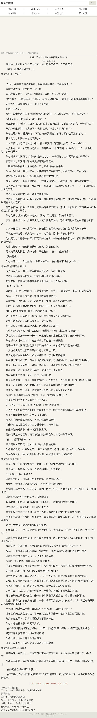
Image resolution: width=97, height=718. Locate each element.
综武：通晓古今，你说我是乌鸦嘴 (26, 690)
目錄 (65, 683)
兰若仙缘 (14, 687)
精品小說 (12, 9)
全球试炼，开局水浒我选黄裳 (15, 707)
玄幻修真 (59, 9)
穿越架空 (35, 13)
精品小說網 (7, 3)
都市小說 (35, 9)
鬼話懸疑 (59, 13)
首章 (32, 683)
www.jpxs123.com (48, 716)
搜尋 (92, 3)
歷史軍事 (83, 9)
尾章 (60, 683)
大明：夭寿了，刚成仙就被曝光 (26, 53)
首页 (2, 53)
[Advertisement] (48, 33)
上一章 (38, 683)
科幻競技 (12, 13)
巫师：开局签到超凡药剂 (13, 697)
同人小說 (83, 13)
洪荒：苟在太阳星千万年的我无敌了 (18, 710)
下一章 (53, 683)
